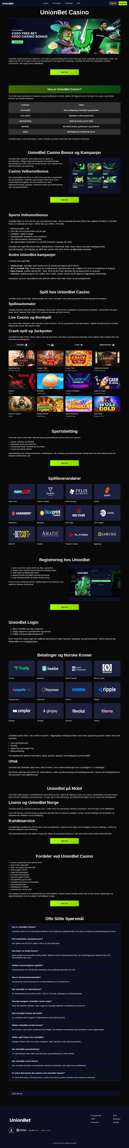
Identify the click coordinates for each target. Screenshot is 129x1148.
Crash (77, 345)
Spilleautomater (105, 345)
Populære (20, 345)
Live (48, 345)
